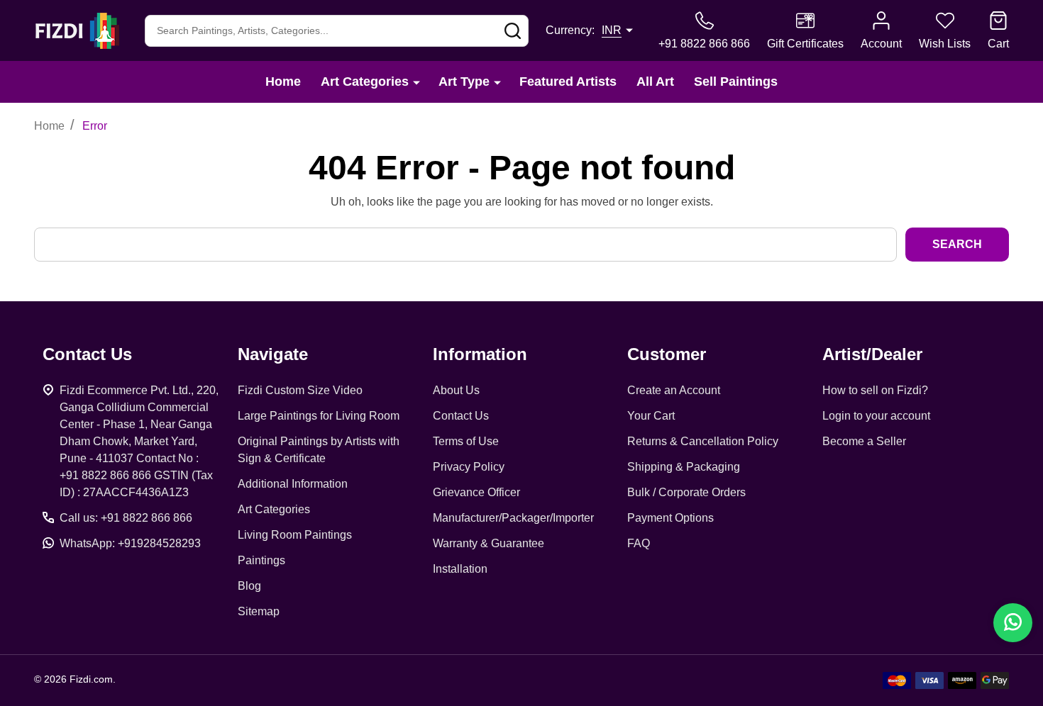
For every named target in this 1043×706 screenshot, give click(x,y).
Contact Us (461, 416)
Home (283, 81)
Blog (249, 586)
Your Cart (651, 416)
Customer (666, 354)
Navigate (273, 354)
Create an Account (673, 390)
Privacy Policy (468, 467)
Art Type (464, 81)
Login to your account (876, 416)
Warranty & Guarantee (488, 543)
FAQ (638, 543)
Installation (460, 569)
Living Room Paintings (295, 535)
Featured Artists (568, 81)
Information (480, 354)
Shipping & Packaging (683, 467)
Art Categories (365, 81)
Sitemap (259, 611)
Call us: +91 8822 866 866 (126, 518)
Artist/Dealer (872, 354)
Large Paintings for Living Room (318, 416)
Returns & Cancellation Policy (702, 441)
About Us (456, 390)
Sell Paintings (736, 81)
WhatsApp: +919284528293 (130, 543)
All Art (655, 81)
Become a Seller (864, 441)
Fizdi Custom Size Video (300, 390)
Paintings (261, 560)
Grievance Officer (476, 492)
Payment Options (670, 518)
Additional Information (293, 484)
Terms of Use (466, 441)
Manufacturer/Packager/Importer (513, 518)
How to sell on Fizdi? (875, 390)
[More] (416, 82)
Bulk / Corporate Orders (686, 492)
